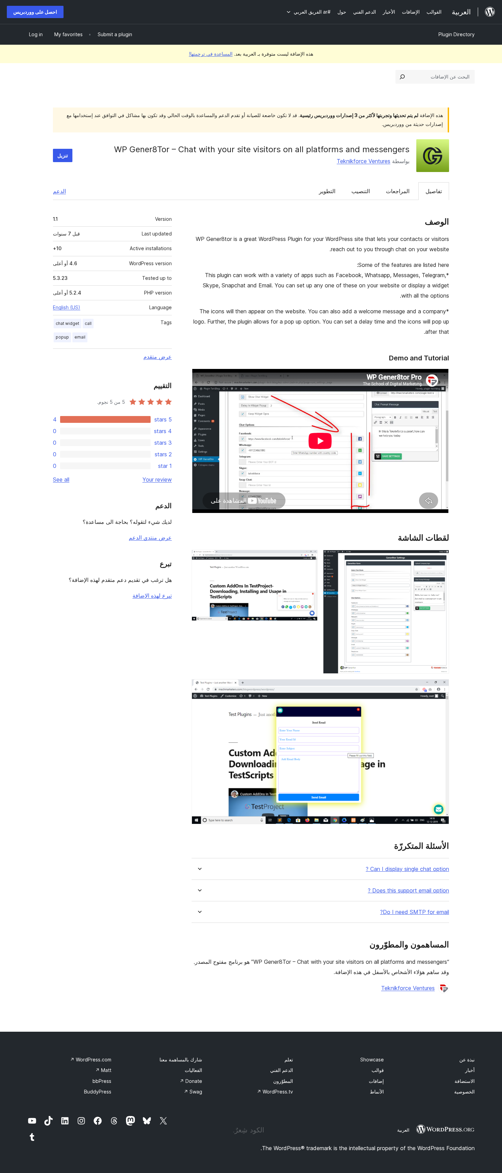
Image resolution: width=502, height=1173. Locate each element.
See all (61, 479)
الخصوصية (464, 1092)
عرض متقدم (157, 356)
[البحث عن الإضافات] (402, 77)
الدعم (59, 191)
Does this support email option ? (408, 890)
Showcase (372, 1059)
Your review (157, 479)
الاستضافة (465, 1081)
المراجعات (397, 191)
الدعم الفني (281, 1070)
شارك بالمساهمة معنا (180, 1059)
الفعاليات (193, 1070)
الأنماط (377, 1092)
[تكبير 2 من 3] (308, 559)
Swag (193, 1092)
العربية (403, 1130)
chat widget (67, 323)
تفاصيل (434, 191)
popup (62, 337)
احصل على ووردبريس (35, 12)
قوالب (378, 1070)
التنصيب (360, 191)
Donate (191, 1081)
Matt (103, 1070)
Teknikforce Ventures (363, 161)
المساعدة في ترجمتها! (211, 54)
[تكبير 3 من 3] (439, 688)
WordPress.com (90, 1059)
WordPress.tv (275, 1092)
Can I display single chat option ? (407, 869)
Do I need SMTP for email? (414, 912)
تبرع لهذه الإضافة (152, 595)
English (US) (66, 307)
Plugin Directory (456, 34)
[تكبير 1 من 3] (439, 559)
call (88, 323)
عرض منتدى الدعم (150, 537)
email (79, 337)
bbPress (102, 1081)
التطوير (327, 191)
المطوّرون (283, 1081)
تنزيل (62, 155)
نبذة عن (467, 1059)
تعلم (288, 1059)
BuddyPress (97, 1092)
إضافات (376, 1081)
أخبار (470, 1070)
